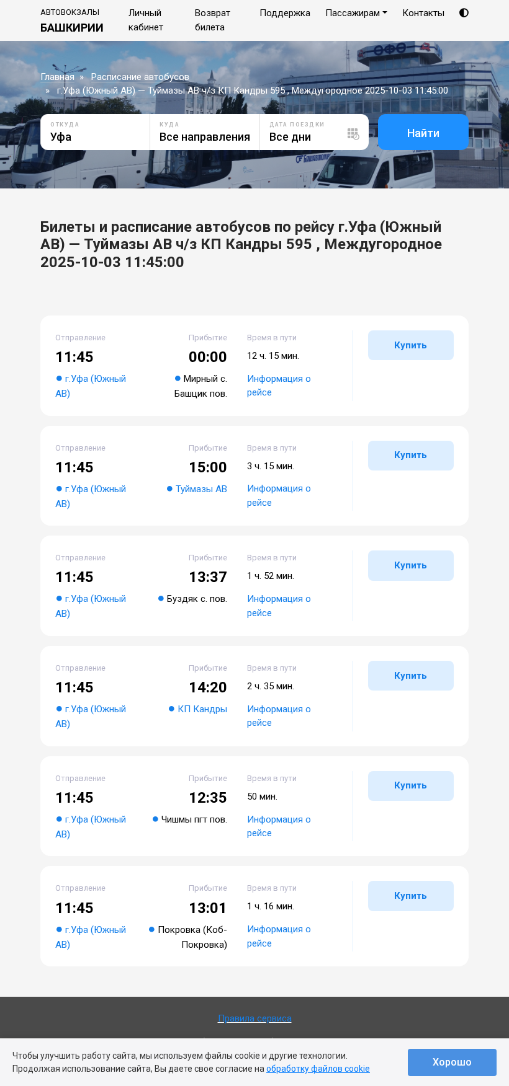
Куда (169, 124)
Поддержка (284, 13)
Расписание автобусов (140, 76)
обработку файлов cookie (318, 1069)
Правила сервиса (255, 1018)
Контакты (423, 13)
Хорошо (452, 1062)
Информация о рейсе (279, 386)
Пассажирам (352, 13)
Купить (410, 345)
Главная (57, 76)
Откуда (64, 124)
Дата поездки (297, 124)
